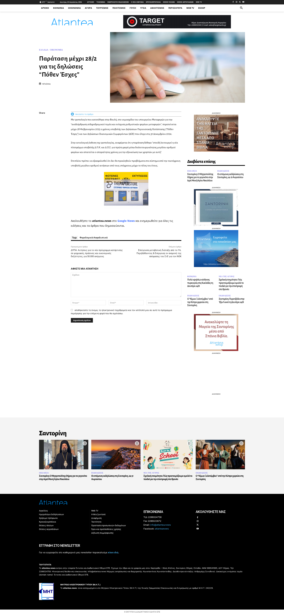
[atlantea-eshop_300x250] (142, 326)
